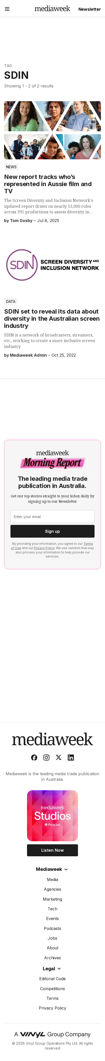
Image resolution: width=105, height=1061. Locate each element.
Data (10, 301)
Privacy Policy (44, 548)
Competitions (52, 988)
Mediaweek (49, 869)
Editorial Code (52, 978)
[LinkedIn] (71, 758)
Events (52, 918)
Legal (49, 968)
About (53, 947)
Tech (52, 908)
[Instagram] (46, 758)
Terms (52, 998)
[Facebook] (34, 758)
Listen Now (52, 850)
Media (52, 879)
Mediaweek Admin (28, 355)
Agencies (52, 889)
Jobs (52, 938)
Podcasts (52, 928)
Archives (52, 957)
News (11, 167)
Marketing (52, 899)
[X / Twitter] (59, 758)
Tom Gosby (21, 220)
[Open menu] (7, 9)
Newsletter (89, 9)
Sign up (52, 531)
